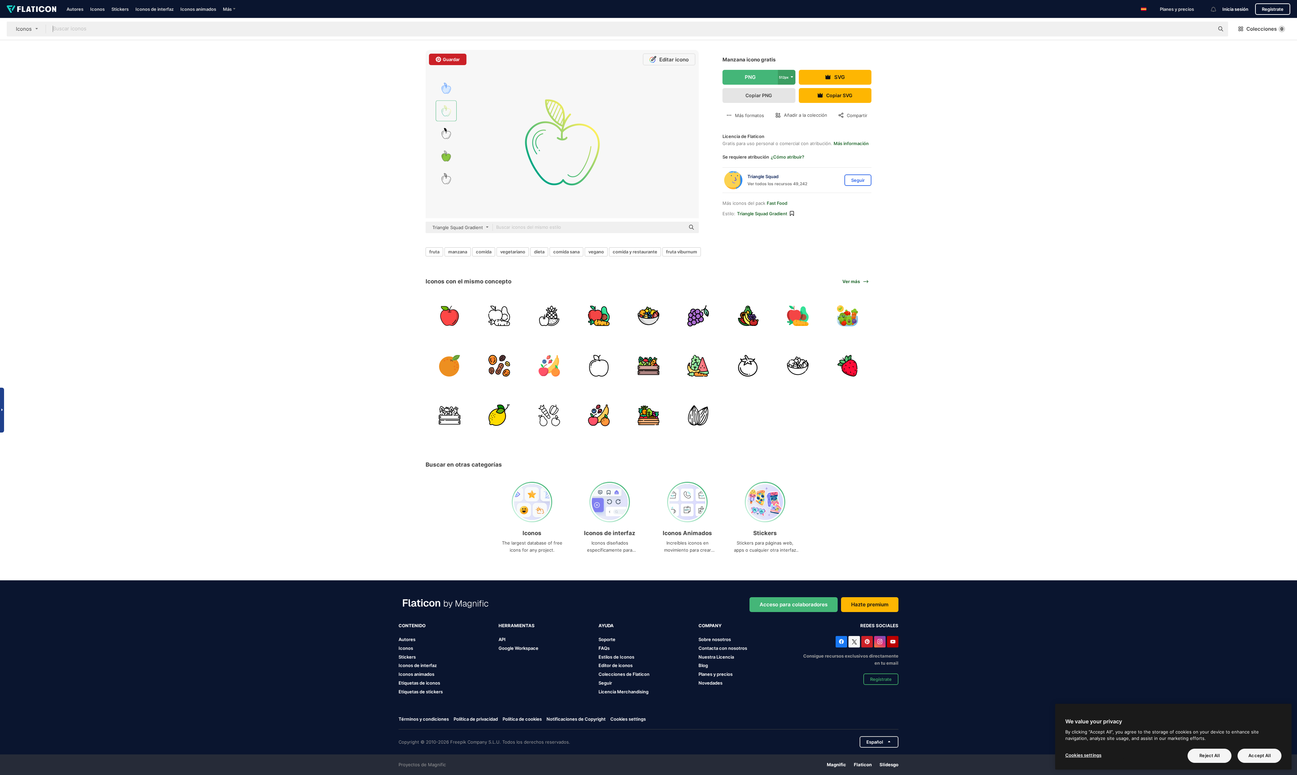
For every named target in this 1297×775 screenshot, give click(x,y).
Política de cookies (522, 719)
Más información (851, 143)
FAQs (604, 648)
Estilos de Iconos (616, 657)
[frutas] (549, 315)
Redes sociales (879, 625)
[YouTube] (892, 641)
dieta (539, 251)
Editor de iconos (616, 665)
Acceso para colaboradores (794, 604)
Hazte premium (869, 604)
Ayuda (606, 625)
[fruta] (747, 315)
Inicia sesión (1235, 9)
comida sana (566, 251)
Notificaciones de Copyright (576, 719)
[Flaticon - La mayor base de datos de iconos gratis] (31, 9)
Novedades (710, 683)
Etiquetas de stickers (421, 691)
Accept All (1259, 755)
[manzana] (449, 315)
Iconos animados (198, 9)
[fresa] (847, 365)
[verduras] (648, 365)
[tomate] (747, 365)
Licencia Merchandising (623, 691)
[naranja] (449, 365)
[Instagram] (880, 641)
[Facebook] (841, 641)
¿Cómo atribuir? (787, 157)
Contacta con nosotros (722, 648)
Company (709, 625)
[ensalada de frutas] (648, 315)
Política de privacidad (476, 719)
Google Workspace (518, 648)
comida (483, 251)
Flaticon (863, 764)
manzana (457, 251)
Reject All (1209, 755)
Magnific (836, 764)
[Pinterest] (867, 641)
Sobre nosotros (714, 639)
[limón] (499, 415)
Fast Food (777, 203)
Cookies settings (628, 719)
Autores (75, 9)
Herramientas (517, 625)
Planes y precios (1177, 9)
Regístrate (1272, 9)
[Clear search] (1205, 29)
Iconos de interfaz (154, 9)
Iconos (97, 9)
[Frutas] (549, 365)
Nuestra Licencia (716, 657)
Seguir (605, 683)
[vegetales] (847, 315)
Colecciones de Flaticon (624, 674)
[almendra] (698, 415)
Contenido (412, 625)
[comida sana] (499, 315)
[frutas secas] (499, 365)
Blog (703, 665)
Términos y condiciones (424, 719)
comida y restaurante (635, 251)
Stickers (120, 9)
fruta (434, 251)
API (502, 639)
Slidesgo (889, 764)
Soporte (607, 639)
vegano (596, 251)
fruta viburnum (681, 251)
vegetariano (512, 251)
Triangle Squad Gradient (762, 213)
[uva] (698, 315)
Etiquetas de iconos (419, 683)
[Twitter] (854, 641)
